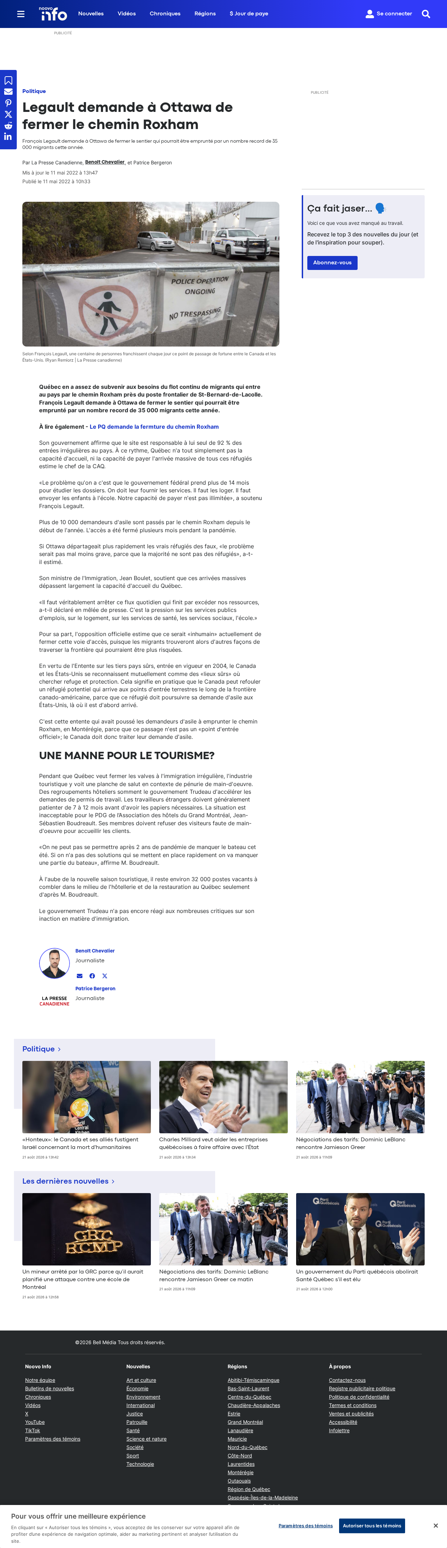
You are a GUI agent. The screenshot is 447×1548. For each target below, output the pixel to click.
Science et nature (146, 1439)
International (140, 1405)
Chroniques (165, 14)
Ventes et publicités (351, 1414)
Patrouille (136, 1422)
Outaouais (239, 1481)
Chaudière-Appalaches (254, 1405)
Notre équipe (40, 1380)
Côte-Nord (240, 1455)
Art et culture (141, 1380)
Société (135, 1447)
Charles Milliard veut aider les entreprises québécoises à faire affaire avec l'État (213, 1143)
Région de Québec (249, 1489)
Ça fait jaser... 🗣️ (347, 209)
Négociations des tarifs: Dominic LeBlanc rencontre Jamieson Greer (350, 1143)
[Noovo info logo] (53, 14)
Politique (34, 91)
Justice (134, 1414)
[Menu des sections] (21, 14)
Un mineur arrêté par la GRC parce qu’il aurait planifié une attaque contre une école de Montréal (82, 1280)
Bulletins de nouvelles (49, 1388)
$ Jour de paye (249, 14)
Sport (132, 1455)
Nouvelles (91, 14)
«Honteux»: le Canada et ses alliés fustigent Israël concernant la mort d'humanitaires (80, 1143)
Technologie (140, 1464)
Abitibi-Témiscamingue (253, 1380)
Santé (133, 1430)
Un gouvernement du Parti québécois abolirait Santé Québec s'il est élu (357, 1276)
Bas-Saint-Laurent (248, 1388)
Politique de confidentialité (359, 1397)
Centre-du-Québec (249, 1397)
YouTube (35, 1422)
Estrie (234, 1414)
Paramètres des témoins (52, 1439)
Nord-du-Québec (248, 1447)
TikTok (32, 1430)
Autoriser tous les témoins (372, 1525)
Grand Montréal (245, 1422)
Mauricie (237, 1439)
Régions (205, 14)
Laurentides (241, 1464)
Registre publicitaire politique (362, 1388)
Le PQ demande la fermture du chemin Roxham (154, 426)
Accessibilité (343, 1422)
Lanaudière (240, 1430)
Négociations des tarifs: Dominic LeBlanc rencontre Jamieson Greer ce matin (214, 1276)
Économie (137, 1388)
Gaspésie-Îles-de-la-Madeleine (263, 1497)
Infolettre (339, 1430)
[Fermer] (436, 1525)
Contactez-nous (347, 1380)
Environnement (143, 1397)
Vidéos (127, 14)
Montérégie (241, 1472)
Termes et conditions (352, 1405)
